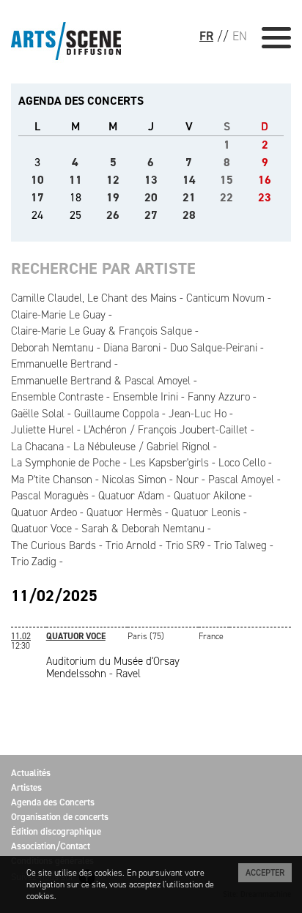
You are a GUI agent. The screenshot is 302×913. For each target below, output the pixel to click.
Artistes (26, 787)
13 (151, 179)
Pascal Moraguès (50, 495)
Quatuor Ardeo (44, 512)
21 (189, 197)
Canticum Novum (225, 298)
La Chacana (37, 446)
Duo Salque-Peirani (213, 347)
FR (206, 36)
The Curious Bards (53, 545)
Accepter (265, 873)
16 (264, 179)
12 (112, 179)
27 (151, 215)
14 (189, 179)
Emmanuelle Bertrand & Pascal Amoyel (101, 380)
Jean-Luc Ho (197, 413)
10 (37, 179)
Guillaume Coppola (116, 413)
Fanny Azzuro (219, 397)
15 (226, 179)
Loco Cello (241, 462)
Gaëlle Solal (38, 413)
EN (239, 36)
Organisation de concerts (59, 816)
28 (189, 215)
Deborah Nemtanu (52, 347)
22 (226, 197)
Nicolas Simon (134, 479)
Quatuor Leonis (206, 512)
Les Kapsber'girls (169, 462)
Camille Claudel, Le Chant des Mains (94, 298)
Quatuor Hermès (124, 512)
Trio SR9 (185, 545)
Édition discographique (56, 831)
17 (37, 197)
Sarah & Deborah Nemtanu (143, 528)
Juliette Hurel (42, 429)
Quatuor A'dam (131, 495)
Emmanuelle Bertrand (61, 364)
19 (112, 197)
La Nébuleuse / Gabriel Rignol (141, 446)
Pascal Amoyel (241, 479)
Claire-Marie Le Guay (58, 315)
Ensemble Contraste (57, 397)
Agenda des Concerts (53, 802)
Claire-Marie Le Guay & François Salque (101, 331)
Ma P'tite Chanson (51, 479)
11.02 (21, 636)
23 (264, 197)
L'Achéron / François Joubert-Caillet (166, 429)
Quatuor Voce (41, 528)
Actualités (31, 773)
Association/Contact (50, 846)
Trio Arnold (131, 545)
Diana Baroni (132, 347)
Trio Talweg (240, 545)
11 (75, 179)
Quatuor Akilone (210, 495)
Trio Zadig (33, 561)
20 (151, 197)
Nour (187, 479)
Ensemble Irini (145, 397)
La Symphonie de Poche (65, 462)
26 (112, 215)
